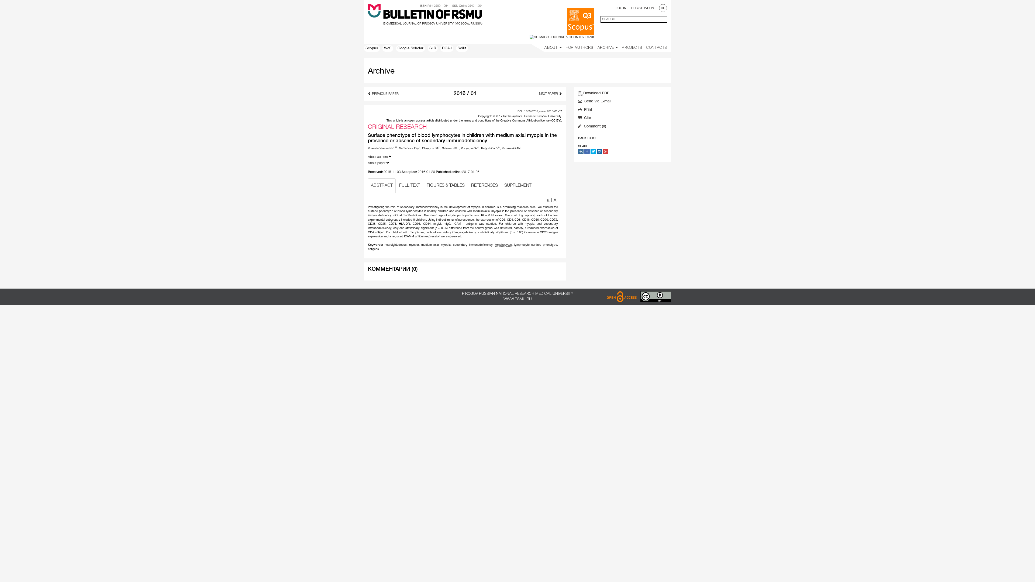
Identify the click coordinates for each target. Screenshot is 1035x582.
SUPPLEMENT (518, 186)
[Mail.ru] (599, 151)
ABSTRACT (382, 186)
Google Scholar (410, 48)
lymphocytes (503, 245)
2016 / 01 (465, 93)
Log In (621, 8)
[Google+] (605, 151)
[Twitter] (593, 151)
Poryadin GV (470, 148)
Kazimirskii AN (512, 148)
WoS (388, 48)
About (551, 48)
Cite (587, 118)
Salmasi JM (450, 148)
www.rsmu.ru (517, 299)
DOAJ (447, 48)
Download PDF (596, 93)
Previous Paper (385, 93)
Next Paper (549, 93)
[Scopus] (580, 21)
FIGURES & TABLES (446, 186)
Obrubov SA (431, 148)
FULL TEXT (409, 186)
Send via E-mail (597, 101)
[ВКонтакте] (581, 151)
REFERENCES (484, 186)
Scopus (371, 48)
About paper (377, 163)
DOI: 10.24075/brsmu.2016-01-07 (540, 111)
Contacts (656, 48)
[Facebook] (587, 151)
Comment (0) (594, 126)
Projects (632, 48)
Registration (642, 8)
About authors (378, 156)
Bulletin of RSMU (432, 15)
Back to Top (587, 138)
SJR (432, 48)
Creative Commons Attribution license (525, 120)
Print (587, 110)
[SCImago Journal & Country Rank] (562, 37)
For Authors (580, 48)
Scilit (462, 48)
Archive (606, 48)
